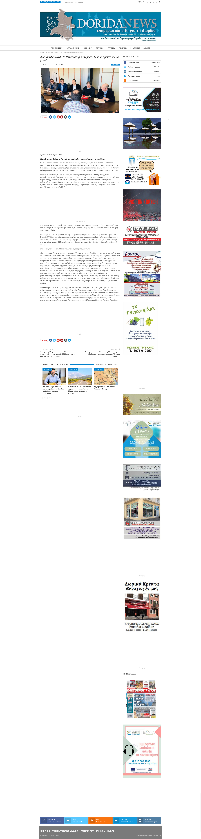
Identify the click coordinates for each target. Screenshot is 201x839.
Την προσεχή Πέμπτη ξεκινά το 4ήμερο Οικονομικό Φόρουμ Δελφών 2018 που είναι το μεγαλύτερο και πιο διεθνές (57, 354)
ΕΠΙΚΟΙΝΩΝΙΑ (100, 831)
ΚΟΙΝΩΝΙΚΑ (88, 48)
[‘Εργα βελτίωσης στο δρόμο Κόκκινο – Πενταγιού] (106, 376)
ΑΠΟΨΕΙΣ (147, 48)
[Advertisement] (30, 86)
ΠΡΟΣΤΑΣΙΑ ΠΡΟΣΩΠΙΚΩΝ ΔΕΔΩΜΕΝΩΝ (65, 831)
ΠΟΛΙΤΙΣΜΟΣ (135, 48)
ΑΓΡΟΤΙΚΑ (111, 48)
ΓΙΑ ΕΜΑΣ (110, 831)
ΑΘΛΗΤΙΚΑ (123, 48)
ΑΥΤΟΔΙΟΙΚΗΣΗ (73, 48)
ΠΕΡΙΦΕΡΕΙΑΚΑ (115, 64)
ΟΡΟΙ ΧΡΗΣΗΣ (45, 831)
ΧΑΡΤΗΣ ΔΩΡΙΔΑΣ (67, 2)
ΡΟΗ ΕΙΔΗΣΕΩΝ (56, 48)
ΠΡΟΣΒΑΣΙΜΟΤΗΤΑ (87, 831)
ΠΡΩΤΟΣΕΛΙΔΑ (79, 2)
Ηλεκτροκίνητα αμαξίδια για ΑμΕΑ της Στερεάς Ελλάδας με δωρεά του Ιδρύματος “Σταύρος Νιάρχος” (102, 354)
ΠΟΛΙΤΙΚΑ (99, 48)
